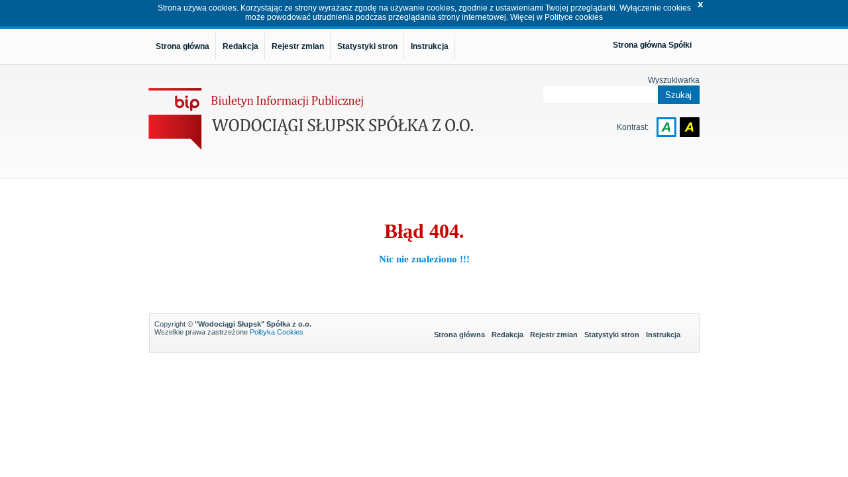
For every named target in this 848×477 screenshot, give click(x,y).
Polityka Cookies (276, 332)
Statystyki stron (611, 335)
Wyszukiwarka (674, 80)
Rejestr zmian (554, 335)
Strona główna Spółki (652, 45)
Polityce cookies (574, 17)
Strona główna (459, 335)
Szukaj (678, 95)
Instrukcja (663, 335)
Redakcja (507, 335)
